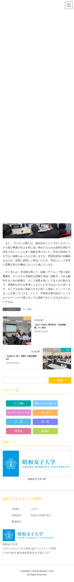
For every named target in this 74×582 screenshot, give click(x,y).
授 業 (45, 412)
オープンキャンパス (18, 412)
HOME (15, 509)
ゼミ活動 (27, 309)
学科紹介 (17, 515)
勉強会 (45, 431)
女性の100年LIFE (40, 515)
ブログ (34, 509)
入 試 (18, 421)
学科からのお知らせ (45, 403)
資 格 (45, 421)
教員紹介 (17, 521)
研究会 (18, 431)
